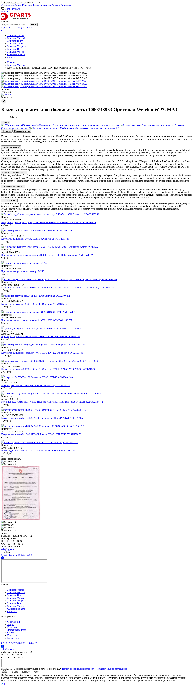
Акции (10, 624)
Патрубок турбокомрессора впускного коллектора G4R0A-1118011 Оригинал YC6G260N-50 (48, 222)
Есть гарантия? (9, 200)
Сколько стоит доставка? (13, 172)
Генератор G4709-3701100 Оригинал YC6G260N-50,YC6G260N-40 (35, 385)
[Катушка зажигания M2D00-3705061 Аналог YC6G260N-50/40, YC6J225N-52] (42, 426)
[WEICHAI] (7, 94)
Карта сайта (13, 638)
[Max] (2, 558)
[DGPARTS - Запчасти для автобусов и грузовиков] (16, 19)
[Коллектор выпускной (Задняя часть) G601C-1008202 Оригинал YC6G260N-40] (43, 344)
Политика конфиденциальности (78, 669)
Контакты (66, 5)
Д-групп (4, 1)
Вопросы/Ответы (22, 131)
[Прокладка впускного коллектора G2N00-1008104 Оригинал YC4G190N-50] (41, 328)
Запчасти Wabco (15, 51)
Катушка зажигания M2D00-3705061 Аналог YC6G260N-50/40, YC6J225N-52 (41, 434)
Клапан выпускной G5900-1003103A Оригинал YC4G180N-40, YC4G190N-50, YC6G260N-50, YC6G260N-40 (57, 287)
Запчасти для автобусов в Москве (14, 3)
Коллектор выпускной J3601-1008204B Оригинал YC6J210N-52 (34, 304)
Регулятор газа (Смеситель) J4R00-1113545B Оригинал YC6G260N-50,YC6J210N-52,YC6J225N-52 (52, 401)
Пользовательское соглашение (111, 669)
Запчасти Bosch (15, 49)
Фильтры (12, 57)
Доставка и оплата (41, 5)
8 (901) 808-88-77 (28, 27)
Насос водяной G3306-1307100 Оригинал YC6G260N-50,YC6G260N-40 (38, 450)
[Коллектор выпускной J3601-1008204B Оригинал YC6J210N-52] (35, 295)
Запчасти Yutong (15, 43)
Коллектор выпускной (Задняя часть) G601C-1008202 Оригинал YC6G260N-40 (42, 352)
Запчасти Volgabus (16, 46)
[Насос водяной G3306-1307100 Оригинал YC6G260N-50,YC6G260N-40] (39, 442)
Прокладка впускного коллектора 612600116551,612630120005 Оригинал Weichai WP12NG (48, 255)
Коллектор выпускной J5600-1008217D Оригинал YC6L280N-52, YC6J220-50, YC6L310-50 (48, 369)
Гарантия (12, 627)
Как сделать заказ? (11, 147)
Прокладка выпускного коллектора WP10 (22, 271)
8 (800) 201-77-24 (10, 27)
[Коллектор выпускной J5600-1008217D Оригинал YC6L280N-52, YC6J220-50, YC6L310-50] (49, 361)
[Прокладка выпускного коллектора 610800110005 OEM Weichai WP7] (38, 312)
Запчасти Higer (15, 41)
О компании (13, 621)
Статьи (10, 632)
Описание (6, 131)
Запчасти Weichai (16, 38)
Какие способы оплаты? (13, 186)
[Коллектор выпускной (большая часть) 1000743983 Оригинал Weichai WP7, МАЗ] (44, 81)
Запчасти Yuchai (15, 35)
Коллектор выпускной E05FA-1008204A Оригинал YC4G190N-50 (35, 238)
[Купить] (2, 228)
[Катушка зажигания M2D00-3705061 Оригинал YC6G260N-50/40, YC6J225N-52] (43, 410)
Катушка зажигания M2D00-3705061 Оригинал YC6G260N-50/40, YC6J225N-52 (42, 418)
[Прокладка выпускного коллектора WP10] (24, 263)
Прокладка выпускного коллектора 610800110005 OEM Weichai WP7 (36, 320)
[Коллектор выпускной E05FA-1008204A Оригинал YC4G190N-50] (36, 230)
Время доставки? (10, 158)
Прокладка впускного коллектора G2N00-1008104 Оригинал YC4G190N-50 (40, 336)
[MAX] (3, 684)
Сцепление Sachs (16, 54)
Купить (5, 122)
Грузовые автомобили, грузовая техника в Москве (20, 5)
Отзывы (56, 5)
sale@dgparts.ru (12, 9)
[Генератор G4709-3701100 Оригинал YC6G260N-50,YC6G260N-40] (37, 377)
